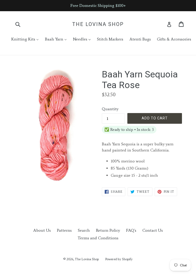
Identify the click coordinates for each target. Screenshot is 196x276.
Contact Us (152, 230)
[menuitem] (22, 39)
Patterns (64, 230)
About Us (42, 230)
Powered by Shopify (119, 259)
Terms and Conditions (98, 238)
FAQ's (131, 230)
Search (84, 230)
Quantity (110, 108)
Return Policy (108, 230)
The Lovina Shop (98, 24)
